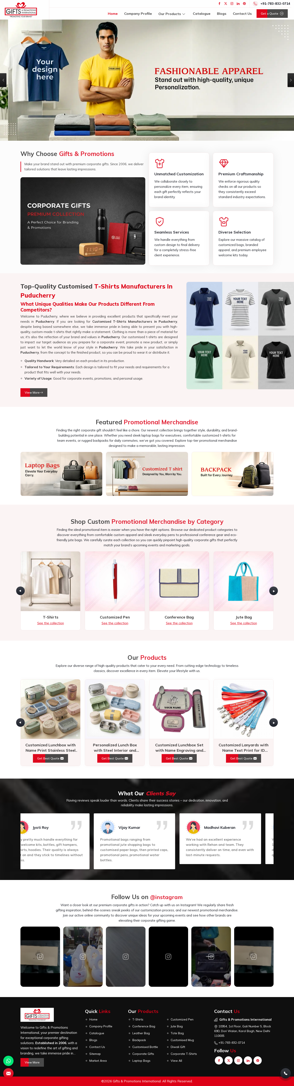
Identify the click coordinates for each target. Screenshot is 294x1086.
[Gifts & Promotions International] (21, 9)
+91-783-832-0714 (275, 4)
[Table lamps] (211, 912)
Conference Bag (143, 982)
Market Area (98, 1016)
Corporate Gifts (143, 1009)
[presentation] (20, 546)
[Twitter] (225, 3)
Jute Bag (177, 982)
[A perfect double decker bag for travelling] (126, 912)
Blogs (221, 13)
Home (113, 13)
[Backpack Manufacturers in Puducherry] (232, 429)
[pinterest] (244, 3)
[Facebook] (219, 3)
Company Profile (138, 13)
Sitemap (95, 1009)
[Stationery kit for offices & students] (168, 912)
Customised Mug (182, 995)
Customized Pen (182, 975)
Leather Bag (141, 988)
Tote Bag (177, 988)
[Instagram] (232, 3)
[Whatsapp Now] (8, 1061)
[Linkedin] (238, 3)
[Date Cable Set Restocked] (83, 912)
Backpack (139, 995)
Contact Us (242, 13)
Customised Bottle (145, 1002)
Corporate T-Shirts (184, 1009)
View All (176, 1016)
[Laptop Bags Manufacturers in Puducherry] (61, 429)
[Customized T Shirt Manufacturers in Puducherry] (147, 429)
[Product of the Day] (40, 912)
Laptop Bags (141, 1016)
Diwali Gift (178, 1002)
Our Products (169, 13)
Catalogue (201, 13)
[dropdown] (183, 13)
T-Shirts (137, 975)
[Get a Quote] (8, 1073)
